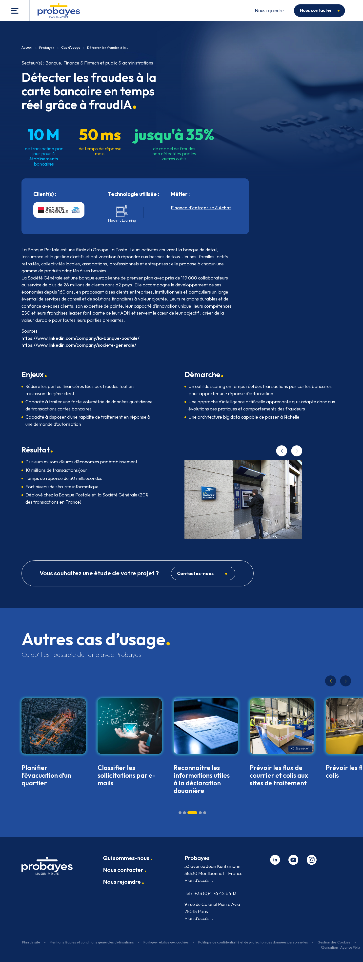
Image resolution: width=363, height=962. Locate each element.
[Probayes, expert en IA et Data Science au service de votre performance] (59, 10)
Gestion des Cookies (334, 942)
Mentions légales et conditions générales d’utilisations (92, 942)
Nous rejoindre (269, 10)
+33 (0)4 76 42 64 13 (210, 893)
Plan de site (31, 942)
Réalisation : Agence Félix (340, 947)
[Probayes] (47, 868)
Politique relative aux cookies (166, 942)
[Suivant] (296, 451)
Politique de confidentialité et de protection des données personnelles (253, 942)
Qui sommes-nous (126, 858)
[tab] (180, 812)
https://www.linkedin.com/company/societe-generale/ (78, 345)
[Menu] (15, 10)
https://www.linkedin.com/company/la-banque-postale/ (80, 338)
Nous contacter (316, 10)
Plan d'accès (196, 880)
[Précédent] (281, 451)
